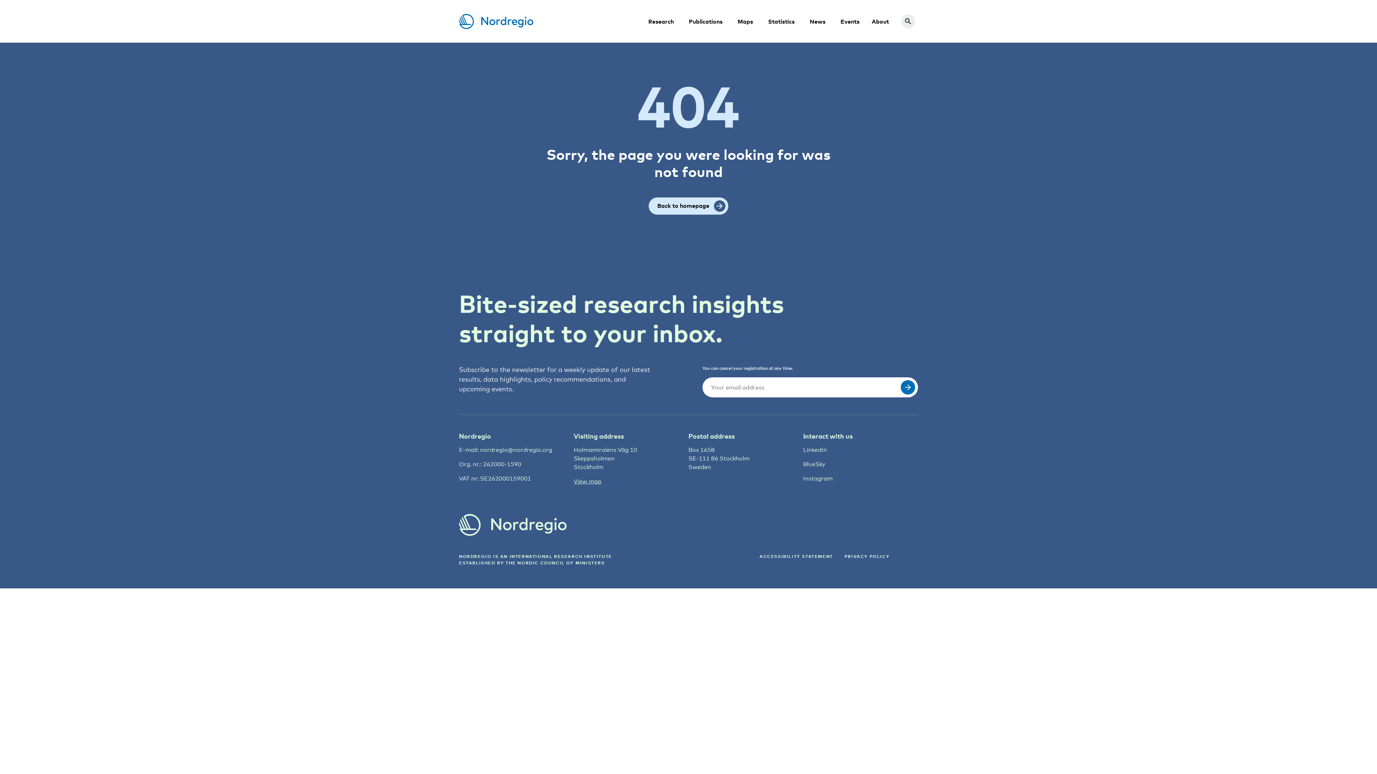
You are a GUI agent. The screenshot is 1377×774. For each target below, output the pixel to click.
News (817, 21)
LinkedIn (815, 449)
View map (587, 481)
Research (661, 21)
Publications (706, 21)
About (880, 21)
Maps (745, 21)
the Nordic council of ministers (555, 562)
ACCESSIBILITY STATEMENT (796, 556)
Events (850, 21)
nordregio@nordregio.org (516, 449)
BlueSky (814, 464)
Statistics (781, 21)
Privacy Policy (866, 556)
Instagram (818, 478)
